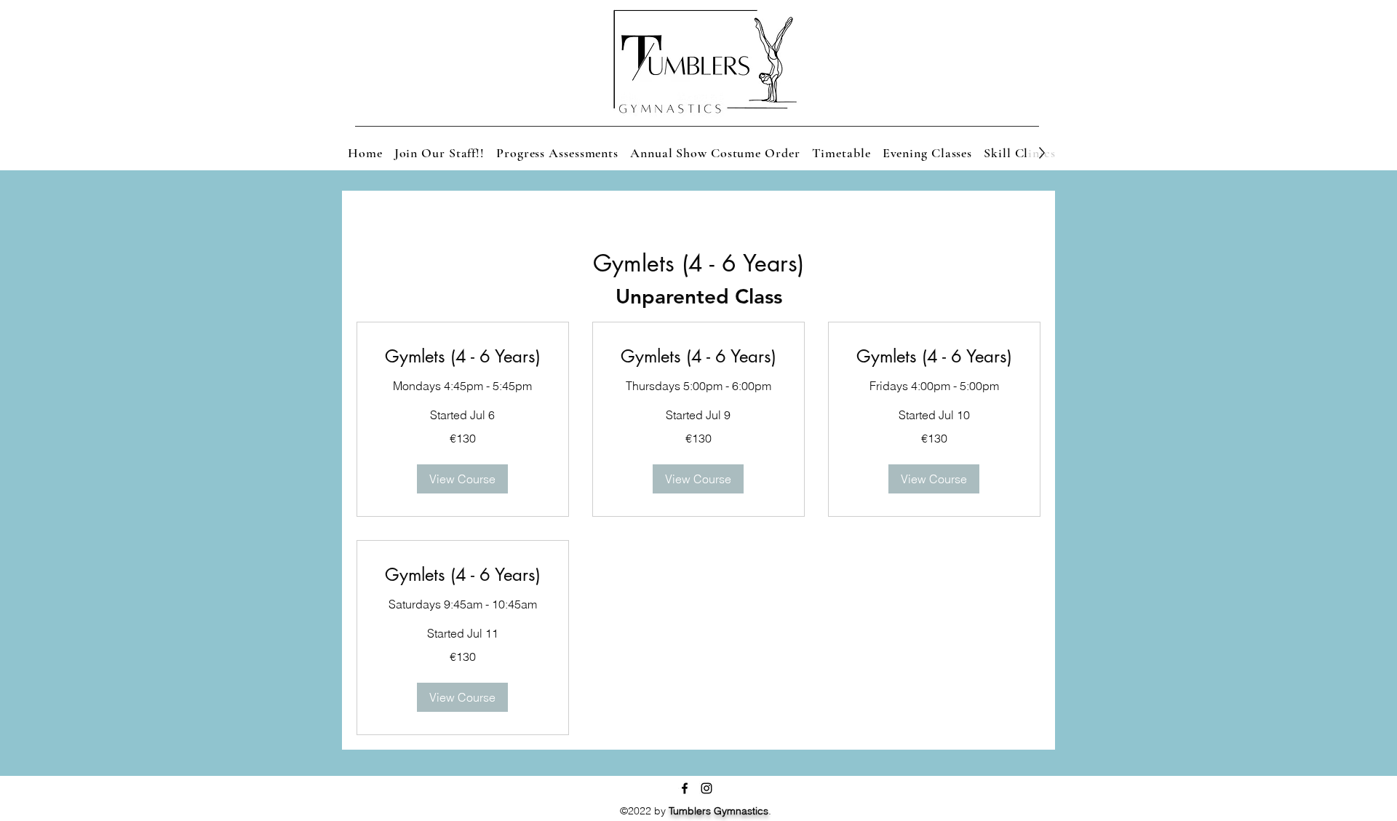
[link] (463, 356)
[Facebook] (684, 788)
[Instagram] (706, 788)
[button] (462, 478)
